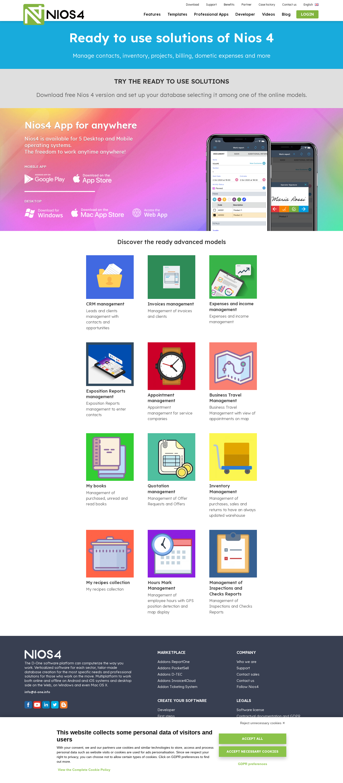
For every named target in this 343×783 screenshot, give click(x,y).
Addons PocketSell (173, 668)
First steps (166, 716)
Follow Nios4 (248, 686)
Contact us (245, 680)
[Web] (149, 213)
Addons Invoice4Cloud (177, 680)
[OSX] (97, 213)
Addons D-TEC (170, 674)
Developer (166, 710)
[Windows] (43, 213)
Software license (250, 710)
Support (243, 668)
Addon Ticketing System (177, 686)
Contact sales (248, 674)
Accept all (252, 739)
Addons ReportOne (174, 661)
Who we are (246, 661)
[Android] (44, 179)
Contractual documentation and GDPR (268, 716)
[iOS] (92, 179)
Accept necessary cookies (252, 751)
